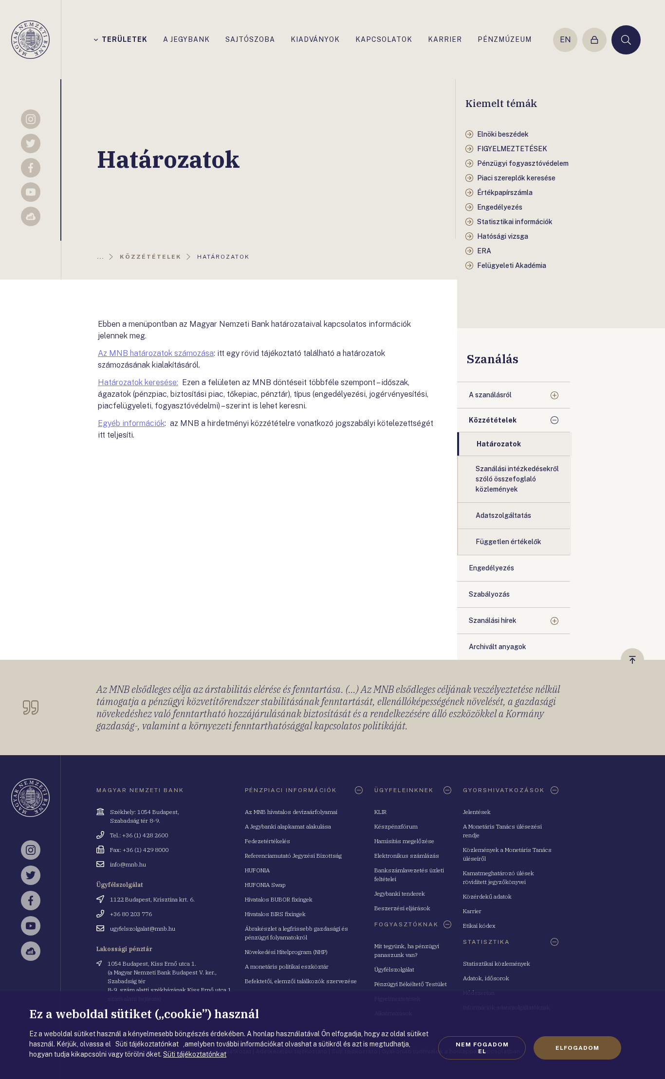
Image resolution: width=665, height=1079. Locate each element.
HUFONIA (257, 870)
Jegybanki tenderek (399, 893)
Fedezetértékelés (267, 841)
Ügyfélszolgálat (394, 969)
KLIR (380, 811)
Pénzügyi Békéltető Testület (410, 984)
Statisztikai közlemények (496, 963)
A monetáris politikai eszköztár (287, 966)
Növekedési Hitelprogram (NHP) (286, 951)
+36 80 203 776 (131, 914)
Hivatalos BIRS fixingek (275, 914)
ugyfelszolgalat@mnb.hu (142, 928)
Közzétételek (493, 420)
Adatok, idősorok (486, 978)
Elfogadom (577, 1047)
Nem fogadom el (482, 1048)
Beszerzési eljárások (402, 908)
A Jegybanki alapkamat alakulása (288, 826)
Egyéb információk (131, 423)
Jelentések (477, 811)
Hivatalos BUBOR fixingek (279, 899)
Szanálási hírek (493, 620)
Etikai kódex (479, 925)
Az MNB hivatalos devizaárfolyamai (291, 811)
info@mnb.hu (128, 864)
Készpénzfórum (396, 826)
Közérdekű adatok (487, 896)
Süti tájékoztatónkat (194, 1054)
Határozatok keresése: (138, 382)
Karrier (472, 911)
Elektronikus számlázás (406, 855)
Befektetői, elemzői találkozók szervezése (301, 981)
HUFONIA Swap (265, 884)
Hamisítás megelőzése (404, 841)
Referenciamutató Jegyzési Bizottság (293, 855)
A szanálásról (490, 395)
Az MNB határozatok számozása (156, 353)
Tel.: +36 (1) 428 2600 (139, 835)
